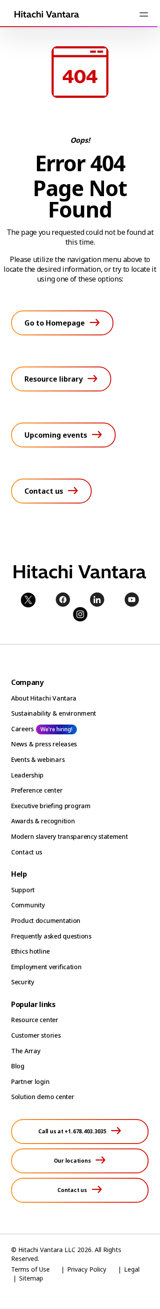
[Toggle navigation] (143, 14)
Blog (17, 1066)
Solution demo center (42, 1096)
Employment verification (46, 967)
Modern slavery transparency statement (69, 836)
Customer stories (36, 1035)
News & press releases (44, 744)
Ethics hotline (30, 951)
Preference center (36, 790)
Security (22, 982)
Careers (22, 729)
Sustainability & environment (53, 713)
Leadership (27, 775)
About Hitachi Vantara (43, 698)
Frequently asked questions (51, 936)
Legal (132, 1269)
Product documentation (45, 920)
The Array (25, 1051)
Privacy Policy (86, 1269)
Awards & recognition (43, 821)
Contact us (26, 852)
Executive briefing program (51, 806)
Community (27, 905)
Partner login (30, 1081)
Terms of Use (30, 1269)
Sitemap (31, 1278)
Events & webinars (37, 759)
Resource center (34, 1019)
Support (23, 890)
